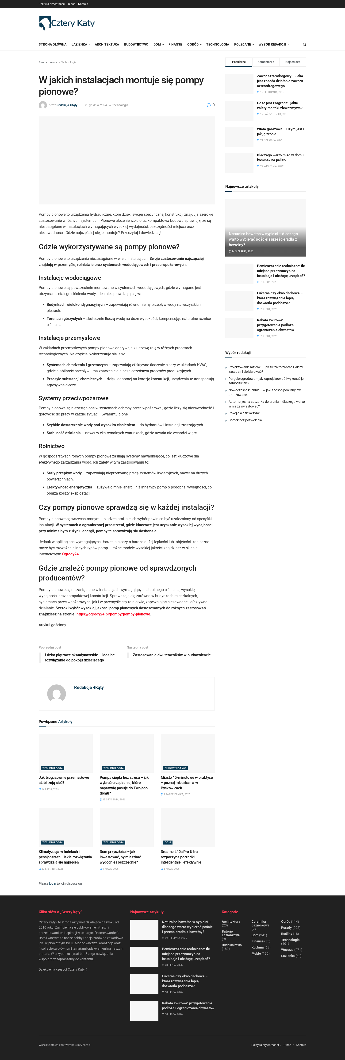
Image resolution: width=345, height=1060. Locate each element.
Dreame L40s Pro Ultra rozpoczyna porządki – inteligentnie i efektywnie (181, 856)
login (52, 883)
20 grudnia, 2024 (96, 105)
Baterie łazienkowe (231, 933)
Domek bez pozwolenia (245, 420)
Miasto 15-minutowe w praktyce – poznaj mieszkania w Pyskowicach (187, 782)
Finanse (258, 941)
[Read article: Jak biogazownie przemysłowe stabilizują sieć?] (66, 753)
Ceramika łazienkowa (260, 923)
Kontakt (83, 4)
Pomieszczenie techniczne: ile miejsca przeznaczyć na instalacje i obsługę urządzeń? (281, 271)
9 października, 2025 (176, 794)
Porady (286, 927)
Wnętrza (287, 950)
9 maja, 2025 (110, 868)
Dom (168, 842)
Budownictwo (175, 768)
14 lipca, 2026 (50, 789)
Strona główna (52, 44)
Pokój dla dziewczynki (244, 413)
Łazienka (79, 44)
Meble (256, 953)
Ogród (285, 921)
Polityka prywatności (52, 4)
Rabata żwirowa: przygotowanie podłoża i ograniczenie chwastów (276, 325)
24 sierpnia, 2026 (242, 251)
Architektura (231, 921)
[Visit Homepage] (67, 23)
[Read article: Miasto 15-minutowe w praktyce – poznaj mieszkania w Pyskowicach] (188, 753)
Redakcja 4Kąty (67, 105)
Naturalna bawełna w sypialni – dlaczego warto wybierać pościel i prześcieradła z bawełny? (263, 239)
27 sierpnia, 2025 (52, 868)
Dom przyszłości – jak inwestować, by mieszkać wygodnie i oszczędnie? (120, 856)
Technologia (69, 62)
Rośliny (286, 934)
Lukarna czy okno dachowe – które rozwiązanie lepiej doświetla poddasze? (280, 298)
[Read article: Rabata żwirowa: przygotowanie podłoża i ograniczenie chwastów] (239, 328)
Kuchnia (258, 947)
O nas (71, 4)
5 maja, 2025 (171, 868)
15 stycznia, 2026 (113, 799)
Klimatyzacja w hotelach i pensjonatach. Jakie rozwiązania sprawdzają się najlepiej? (65, 856)
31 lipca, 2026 (268, 282)
